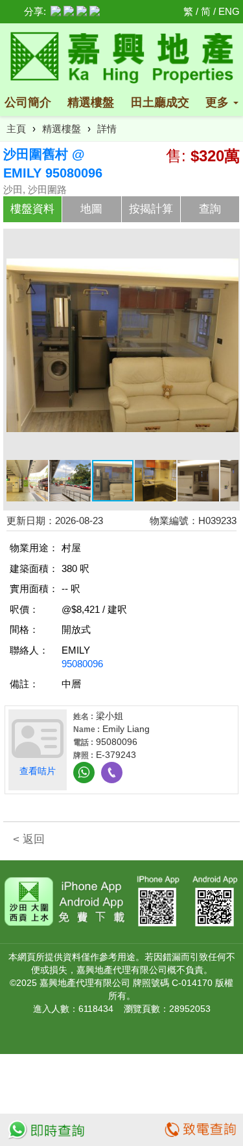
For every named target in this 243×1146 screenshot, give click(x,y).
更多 (218, 102)
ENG (229, 11)
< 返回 (29, 839)
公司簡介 (28, 102)
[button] (226, 243)
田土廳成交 (160, 102)
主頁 (16, 128)
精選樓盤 (90, 102)
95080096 (82, 663)
